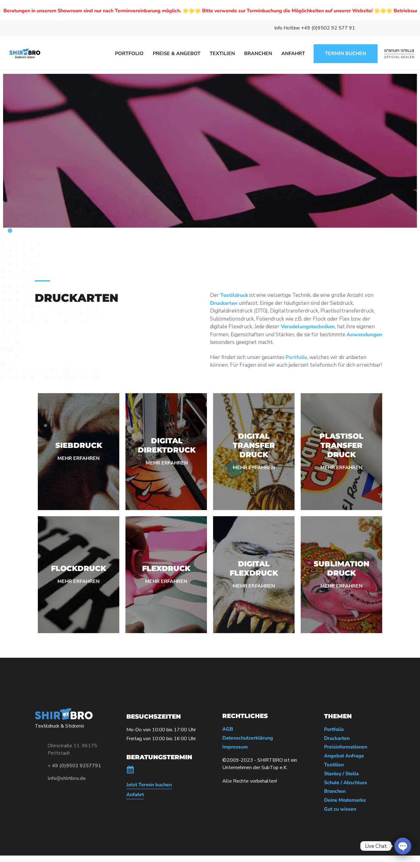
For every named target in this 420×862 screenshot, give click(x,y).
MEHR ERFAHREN (78, 458)
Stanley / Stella (341, 774)
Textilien (334, 765)
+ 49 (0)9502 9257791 (74, 765)
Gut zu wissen (340, 809)
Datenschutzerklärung (247, 738)
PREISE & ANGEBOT (176, 53)
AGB (227, 729)
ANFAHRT (293, 53)
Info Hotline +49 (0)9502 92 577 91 (314, 28)
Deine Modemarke (345, 800)
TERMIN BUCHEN (345, 53)
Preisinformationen (345, 747)
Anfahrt (135, 795)
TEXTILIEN (222, 53)
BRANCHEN (258, 53)
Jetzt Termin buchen (149, 785)
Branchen (335, 791)
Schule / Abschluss (345, 783)
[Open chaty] (402, 846)
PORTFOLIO (129, 53)
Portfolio (334, 729)
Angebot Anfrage (344, 756)
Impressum (235, 747)
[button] (5, 230)
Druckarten (337, 738)
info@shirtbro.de (67, 778)
